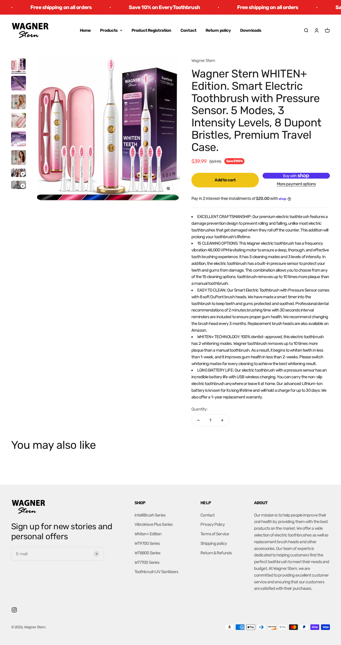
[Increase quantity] (222, 420)
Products (109, 30)
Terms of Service (214, 533)
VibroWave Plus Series (154, 524)
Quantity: (199, 409)
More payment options (296, 183)
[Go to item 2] (18, 84)
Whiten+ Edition (148, 533)
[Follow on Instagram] (14, 610)
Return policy (218, 30)
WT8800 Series (147, 552)
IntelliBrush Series (150, 515)
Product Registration (151, 30)
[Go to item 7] (18, 173)
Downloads (250, 30)
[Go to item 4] (18, 121)
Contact (188, 30)
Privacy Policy (212, 524)
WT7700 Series (147, 562)
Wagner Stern (203, 60)
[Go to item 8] (18, 185)
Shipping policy (213, 543)
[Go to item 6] (18, 158)
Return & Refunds (216, 552)
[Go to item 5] (18, 140)
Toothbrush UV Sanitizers (156, 571)
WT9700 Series (147, 543)
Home (85, 30)
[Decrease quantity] (198, 420)
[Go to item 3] (18, 102)
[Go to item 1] (18, 65)
